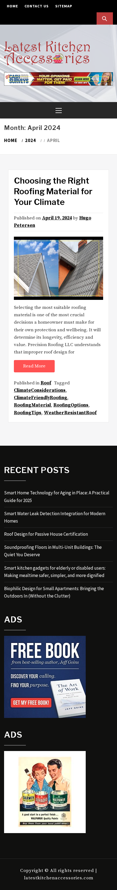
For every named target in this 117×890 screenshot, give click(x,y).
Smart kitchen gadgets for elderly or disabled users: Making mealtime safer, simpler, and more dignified (55, 571)
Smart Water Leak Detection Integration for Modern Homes (54, 517)
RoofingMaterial (32, 405)
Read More (34, 366)
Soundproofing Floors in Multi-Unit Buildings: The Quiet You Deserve (53, 551)
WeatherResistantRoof (70, 413)
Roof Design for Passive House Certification (46, 534)
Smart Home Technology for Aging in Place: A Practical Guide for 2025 (56, 496)
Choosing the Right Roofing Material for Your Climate (53, 191)
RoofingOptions (70, 405)
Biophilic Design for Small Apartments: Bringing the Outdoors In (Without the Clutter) (54, 592)
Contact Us (36, 6)
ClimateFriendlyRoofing (40, 398)
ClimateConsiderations (40, 390)
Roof (46, 383)
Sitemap (63, 6)
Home (12, 6)
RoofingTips (27, 413)
